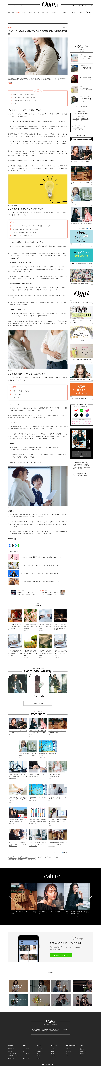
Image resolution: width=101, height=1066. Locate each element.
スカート (10, 1051)
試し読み (86, 454)
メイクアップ (39, 1051)
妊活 (67, 1053)
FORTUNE (53, 12)
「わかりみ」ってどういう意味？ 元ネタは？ (25, 94)
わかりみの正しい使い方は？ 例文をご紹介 (24, 97)
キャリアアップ (18, 857)
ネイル (38, 1055)
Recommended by (58, 852)
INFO (59, 12)
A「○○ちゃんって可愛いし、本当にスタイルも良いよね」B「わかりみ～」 (33, 226)
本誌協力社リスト (83, 1051)
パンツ (9, 1049)
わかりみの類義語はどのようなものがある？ (24, 100)
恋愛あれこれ (68, 1048)
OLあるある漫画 (27, 857)
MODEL (65, 12)
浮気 (67, 1055)
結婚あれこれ (68, 1051)
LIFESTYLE (32, 12)
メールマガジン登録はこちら (81, 419)
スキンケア (39, 1049)
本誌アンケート (83, 1055)
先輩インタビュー (22, 859)
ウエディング (68, 1049)
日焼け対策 (39, 1048)
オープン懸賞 (82, 1057)
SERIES (82, 12)
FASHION (11, 12)
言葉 (11, 82)
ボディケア (39, 1057)
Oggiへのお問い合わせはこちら (81, 475)
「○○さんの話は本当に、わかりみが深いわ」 (25, 232)
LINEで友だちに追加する (61, 955)
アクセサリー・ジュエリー (13, 1055)
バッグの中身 (32, 859)
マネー (51, 857)
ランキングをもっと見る (38, 696)
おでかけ (53, 1055)
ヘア (38, 1053)
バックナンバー (81, 456)
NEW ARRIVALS (73, 12)
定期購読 (77, 454)
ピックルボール (54, 1049)
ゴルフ (52, 1048)
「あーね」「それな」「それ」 (21, 391)
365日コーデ (11, 1058)
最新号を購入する (81, 451)
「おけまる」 (16, 397)
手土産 (52, 1053)
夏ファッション (11, 1048)
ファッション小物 (12, 1053)
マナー (45, 857)
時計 (9, 1057)
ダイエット (39, 1058)
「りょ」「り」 (17, 394)
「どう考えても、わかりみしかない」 (23, 235)
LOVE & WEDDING (42, 12)
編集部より (82, 1048)
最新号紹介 (82, 1049)
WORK (18, 12)
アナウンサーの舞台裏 (78, 122)
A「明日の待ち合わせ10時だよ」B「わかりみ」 (25, 229)
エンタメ (53, 1051)
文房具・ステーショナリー (61, 857)
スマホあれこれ (13, 859)
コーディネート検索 (38, 703)
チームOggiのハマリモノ (56, 1057)
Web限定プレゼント (84, 1053)
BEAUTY (24, 12)
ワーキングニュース (37, 857)
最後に (14, 103)
